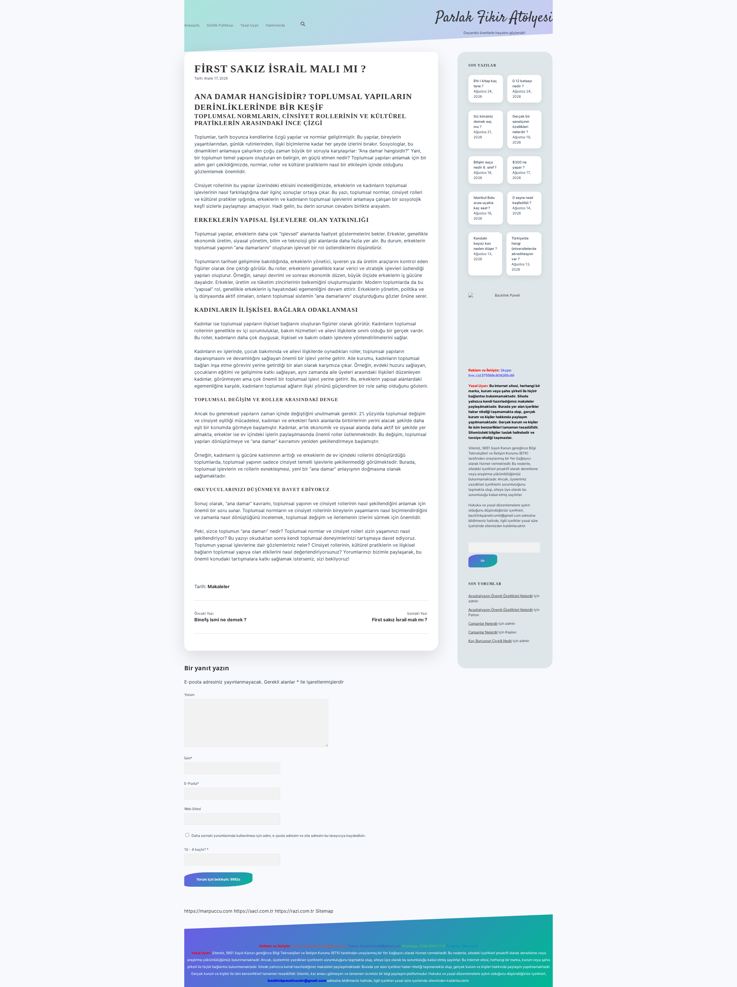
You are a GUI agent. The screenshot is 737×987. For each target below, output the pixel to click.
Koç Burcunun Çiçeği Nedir (490, 641)
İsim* (188, 758)
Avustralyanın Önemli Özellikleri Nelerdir (500, 596)
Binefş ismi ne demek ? (220, 619)
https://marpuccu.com (208, 911)
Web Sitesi (192, 809)
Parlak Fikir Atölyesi (494, 18)
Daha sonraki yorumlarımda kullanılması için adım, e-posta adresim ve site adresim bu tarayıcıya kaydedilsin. (278, 835)
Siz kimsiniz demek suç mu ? (483, 121)
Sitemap (324, 911)
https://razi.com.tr (294, 911)
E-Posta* (191, 783)
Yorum (189, 694)
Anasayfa (192, 25)
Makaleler (219, 586)
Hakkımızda (275, 25)
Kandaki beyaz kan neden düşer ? (485, 243)
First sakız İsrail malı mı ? (399, 619)
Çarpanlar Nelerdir (483, 623)
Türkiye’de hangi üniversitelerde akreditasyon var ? (524, 248)
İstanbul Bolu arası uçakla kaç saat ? (484, 202)
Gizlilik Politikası (220, 25)
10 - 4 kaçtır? (196, 849)
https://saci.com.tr (253, 911)
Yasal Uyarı (249, 25)
